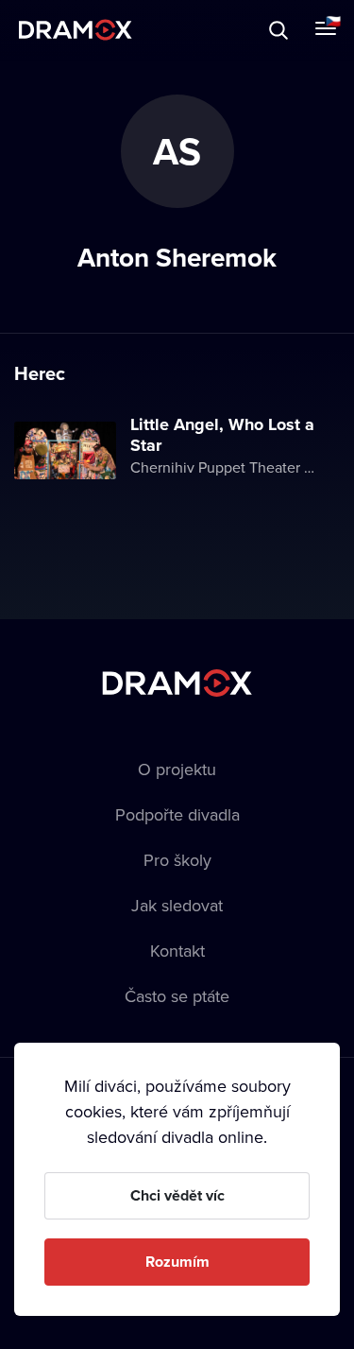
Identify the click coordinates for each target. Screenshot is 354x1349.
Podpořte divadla (177, 814)
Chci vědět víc (177, 1195)
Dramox (75, 29)
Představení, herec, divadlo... (174, 30)
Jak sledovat (177, 905)
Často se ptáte (177, 996)
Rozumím (177, 1261)
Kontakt (177, 950)
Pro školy (177, 860)
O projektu (177, 769)
